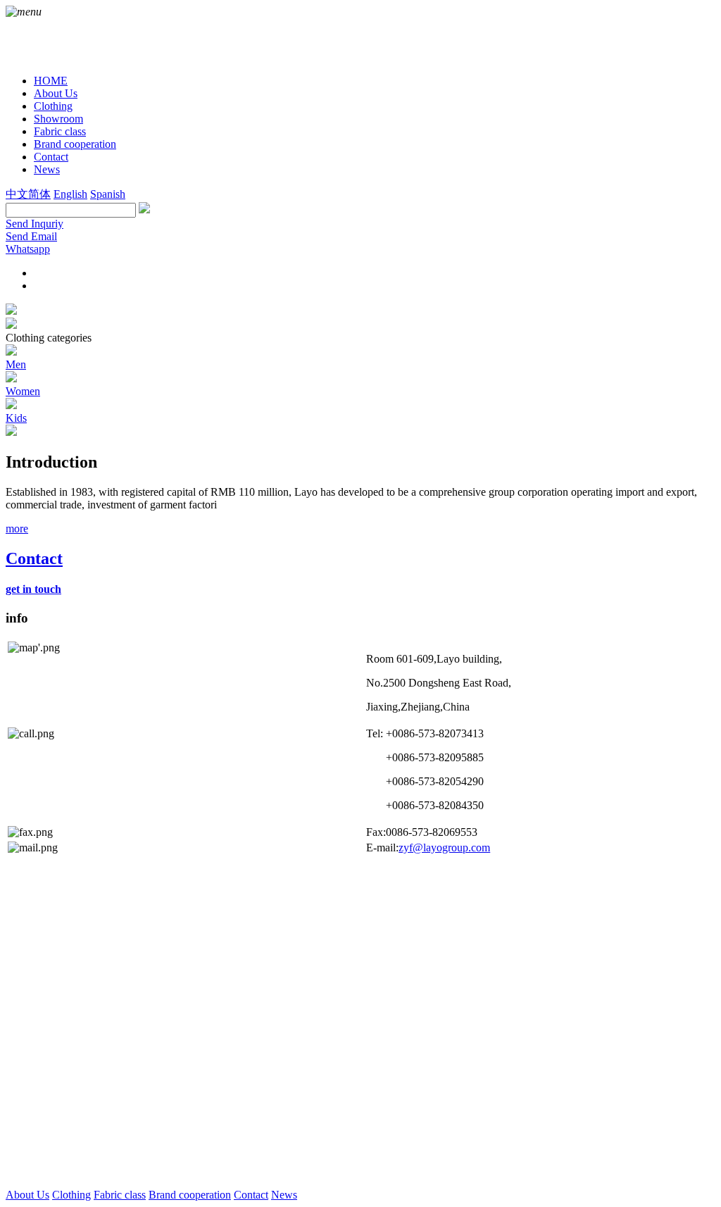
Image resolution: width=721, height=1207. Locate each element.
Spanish (107, 194)
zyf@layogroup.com (444, 847)
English (70, 194)
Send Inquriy (34, 224)
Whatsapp (28, 249)
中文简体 (28, 194)
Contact (251, 1195)
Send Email (31, 236)
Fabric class (120, 1195)
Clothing (71, 1195)
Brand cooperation (190, 1195)
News (284, 1195)
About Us (27, 1195)
